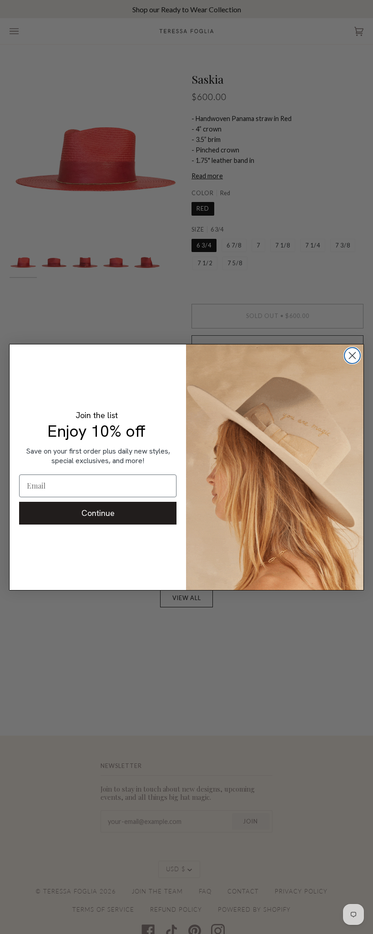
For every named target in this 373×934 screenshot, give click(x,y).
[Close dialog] (352, 356)
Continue (98, 513)
